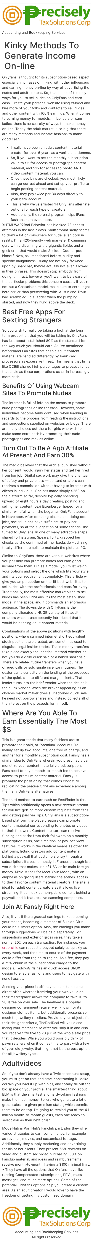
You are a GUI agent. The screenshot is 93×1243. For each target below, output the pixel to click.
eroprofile (10, 947)
